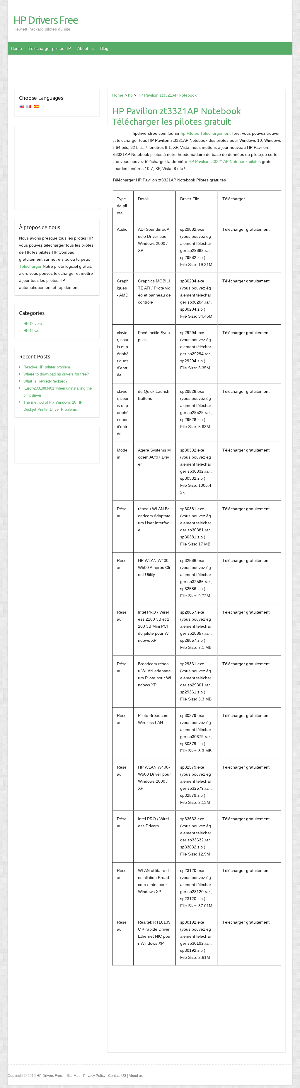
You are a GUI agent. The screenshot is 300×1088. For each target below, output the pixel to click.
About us (85, 48)
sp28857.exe (192, 612)
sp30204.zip (191, 309)
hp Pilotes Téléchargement (206, 133)
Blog (104, 48)
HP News (31, 331)
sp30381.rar (199, 530)
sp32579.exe (192, 767)
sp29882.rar (199, 250)
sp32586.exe (192, 560)
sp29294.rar (199, 353)
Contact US (117, 1076)
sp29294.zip (191, 360)
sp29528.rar (199, 412)
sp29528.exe (192, 391)
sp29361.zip (191, 692)
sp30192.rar (199, 943)
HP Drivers (32, 323)
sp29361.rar (199, 685)
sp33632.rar (199, 840)
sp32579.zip (191, 795)
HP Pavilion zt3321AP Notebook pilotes (224, 161)
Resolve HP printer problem (46, 367)
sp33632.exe (192, 818)
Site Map (74, 1076)
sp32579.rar (199, 788)
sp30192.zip (191, 950)
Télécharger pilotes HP (49, 48)
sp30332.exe (192, 450)
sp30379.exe (192, 715)
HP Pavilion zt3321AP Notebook (167, 95)
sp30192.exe (192, 922)
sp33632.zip (191, 847)
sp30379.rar (199, 736)
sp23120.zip (191, 898)
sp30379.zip (191, 743)
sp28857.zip (191, 640)
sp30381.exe (192, 508)
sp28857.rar (199, 633)
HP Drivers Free (45, 20)
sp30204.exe (192, 281)
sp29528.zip (191, 419)
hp (130, 95)
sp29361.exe (192, 663)
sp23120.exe (192, 870)
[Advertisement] (150, 68)
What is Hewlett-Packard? (45, 381)
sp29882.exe (192, 229)
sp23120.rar (199, 891)
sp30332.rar (199, 471)
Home (16, 48)
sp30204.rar (199, 302)
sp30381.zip (191, 537)
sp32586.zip (191, 588)
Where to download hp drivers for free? (56, 374)
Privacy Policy (94, 1076)
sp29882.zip (191, 257)
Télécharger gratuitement (246, 229)
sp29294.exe (192, 332)
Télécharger (30, 266)
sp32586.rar (199, 581)
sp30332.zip (191, 478)
